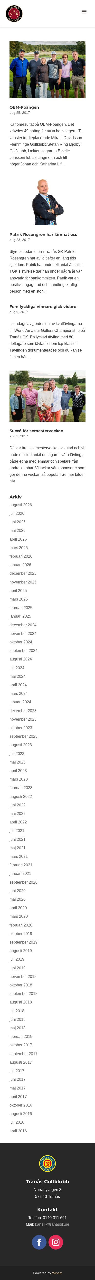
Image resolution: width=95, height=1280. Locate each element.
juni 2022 (18, 805)
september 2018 (24, 994)
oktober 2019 (21, 934)
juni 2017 (18, 1079)
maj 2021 (18, 848)
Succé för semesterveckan (36, 431)
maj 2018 (18, 1028)
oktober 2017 (21, 1045)
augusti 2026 (21, 505)
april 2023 (18, 771)
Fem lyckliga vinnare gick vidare (43, 306)
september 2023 (24, 736)
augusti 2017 (21, 1062)
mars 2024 (19, 693)
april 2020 (18, 908)
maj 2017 (18, 1088)
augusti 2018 (21, 1002)
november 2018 (23, 976)
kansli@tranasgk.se (52, 1224)
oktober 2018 (21, 985)
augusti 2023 (21, 745)
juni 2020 (18, 891)
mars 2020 (19, 916)
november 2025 (23, 582)
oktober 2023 (21, 728)
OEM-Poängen (24, 107)
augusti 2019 (21, 951)
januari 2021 (20, 873)
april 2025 (18, 591)
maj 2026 (18, 530)
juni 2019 (18, 968)
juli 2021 (17, 831)
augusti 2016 (21, 1114)
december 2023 (23, 711)
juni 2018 (18, 1019)
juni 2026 (18, 522)
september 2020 (24, 882)
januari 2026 (20, 565)
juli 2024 (17, 668)
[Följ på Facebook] (39, 1242)
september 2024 (24, 651)
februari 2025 (21, 608)
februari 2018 (21, 1036)
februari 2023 (21, 788)
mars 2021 (19, 856)
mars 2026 (19, 548)
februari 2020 (21, 925)
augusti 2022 (21, 796)
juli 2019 (17, 959)
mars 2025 (19, 599)
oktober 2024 (21, 642)
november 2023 (23, 719)
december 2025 (23, 573)
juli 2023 (17, 754)
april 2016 (18, 1131)
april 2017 (18, 1097)
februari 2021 (21, 865)
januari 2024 (20, 702)
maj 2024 (18, 676)
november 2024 (23, 633)
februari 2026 (21, 556)
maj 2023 (18, 762)
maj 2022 (18, 814)
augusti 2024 (21, 659)
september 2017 (24, 1054)
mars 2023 (19, 779)
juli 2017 (17, 1071)
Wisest (57, 1273)
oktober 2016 (21, 1105)
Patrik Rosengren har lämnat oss (43, 234)
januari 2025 (20, 616)
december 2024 (23, 625)
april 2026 (18, 539)
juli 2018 (17, 1011)
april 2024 (18, 685)
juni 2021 (18, 839)
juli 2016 (17, 1122)
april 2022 (18, 822)
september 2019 (24, 942)
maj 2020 (18, 899)
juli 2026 (17, 513)
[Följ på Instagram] (55, 1242)
